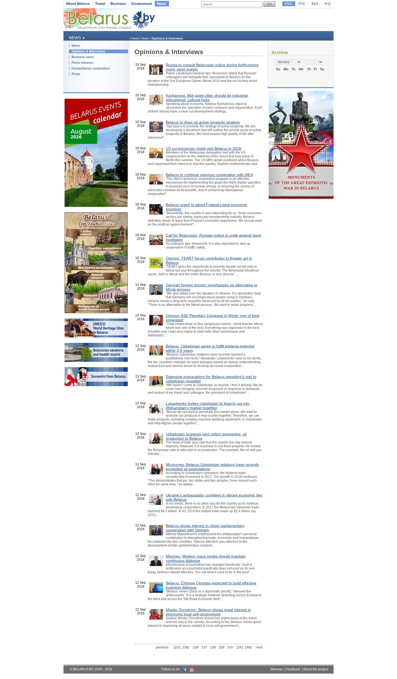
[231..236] (181, 647)
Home (135, 38)
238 (213, 647)
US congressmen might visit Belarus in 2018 (203, 148)
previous (162, 647)
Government (141, 4)
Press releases (82, 63)
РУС (302, 4)
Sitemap (276, 669)
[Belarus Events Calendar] (96, 205)
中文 (327, 4)
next (259, 647)
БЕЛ (315, 4)
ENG (288, 4)
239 (221, 647)
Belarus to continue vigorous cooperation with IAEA (209, 175)
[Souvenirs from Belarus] (96, 385)
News (161, 4)
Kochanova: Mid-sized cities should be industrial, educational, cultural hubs (207, 97)
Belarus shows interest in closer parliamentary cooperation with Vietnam (205, 528)
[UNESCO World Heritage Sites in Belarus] (96, 336)
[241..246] (244, 647)
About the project (315, 669)
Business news (83, 57)
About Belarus (78, 4)
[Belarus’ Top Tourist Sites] (96, 312)
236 (195, 647)
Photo (76, 74)
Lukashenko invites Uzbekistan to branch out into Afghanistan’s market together (208, 405)
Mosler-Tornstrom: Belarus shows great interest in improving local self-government (208, 612)
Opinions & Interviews (88, 51)
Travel (100, 4)
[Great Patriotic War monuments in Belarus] (301, 198)
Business (118, 4)
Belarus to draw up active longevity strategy (203, 122)
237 (204, 647)
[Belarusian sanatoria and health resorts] (96, 360)
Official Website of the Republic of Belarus (104, 27)
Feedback (293, 669)
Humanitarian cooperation (91, 68)
